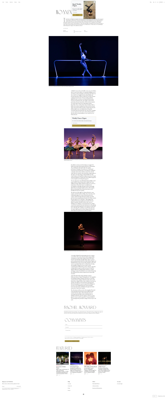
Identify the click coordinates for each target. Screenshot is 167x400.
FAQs (69, 388)
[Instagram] (83, 394)
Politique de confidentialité (77, 337)
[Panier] (158, 2)
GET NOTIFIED (83, 125)
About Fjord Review (96, 383)
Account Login (119, 383)
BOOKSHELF (72, 365)
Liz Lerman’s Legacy (74, 366)
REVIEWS (57, 365)
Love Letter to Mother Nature (61, 367)
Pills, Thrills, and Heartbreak (90, 366)
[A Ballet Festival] (104, 358)
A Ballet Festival (101, 366)
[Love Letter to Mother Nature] (62, 358)
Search (69, 390)
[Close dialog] (94, 2)
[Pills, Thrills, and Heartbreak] (90, 358)
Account (69, 383)
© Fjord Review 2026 (161, 396)
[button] (150, 2)
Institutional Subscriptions (97, 388)
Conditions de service (84, 337)
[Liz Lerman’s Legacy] (76, 358)
